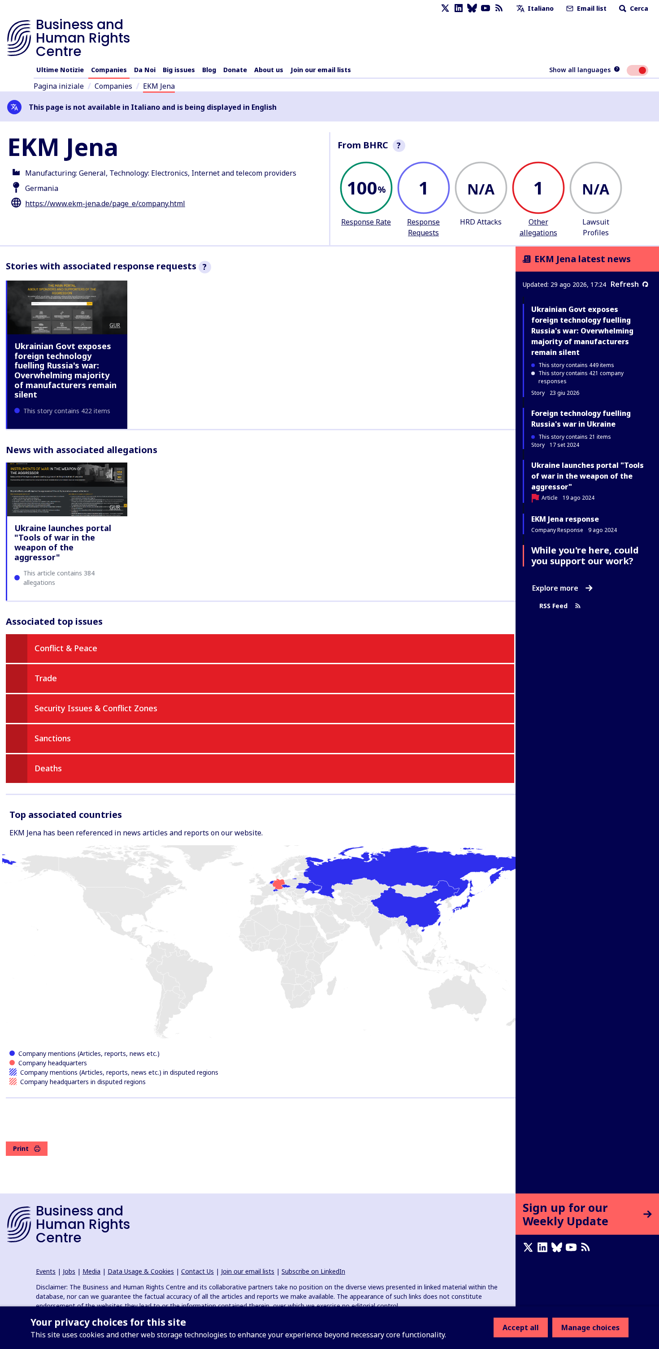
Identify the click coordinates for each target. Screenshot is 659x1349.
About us (268, 69)
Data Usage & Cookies (141, 1271)
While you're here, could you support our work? (585, 555)
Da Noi (145, 69)
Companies (109, 69)
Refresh (625, 284)
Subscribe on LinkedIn (313, 1271)
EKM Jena (159, 86)
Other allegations (538, 227)
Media (91, 1271)
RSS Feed (553, 605)
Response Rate (366, 222)
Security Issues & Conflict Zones (96, 708)
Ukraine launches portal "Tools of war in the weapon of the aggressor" (62, 542)
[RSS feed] (499, 8)
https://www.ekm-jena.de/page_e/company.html (105, 203)
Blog (209, 69)
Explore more (555, 588)
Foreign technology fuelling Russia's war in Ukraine (581, 418)
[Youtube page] (485, 8)
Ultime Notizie (60, 69)
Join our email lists (320, 69)
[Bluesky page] (472, 8)
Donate (235, 69)
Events (46, 1271)
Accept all (521, 1327)
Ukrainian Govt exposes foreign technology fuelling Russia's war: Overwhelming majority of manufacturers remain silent (65, 370)
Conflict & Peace (66, 648)
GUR (114, 325)
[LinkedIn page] (458, 8)
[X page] (445, 8)
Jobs (69, 1271)
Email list (591, 8)
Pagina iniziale (59, 86)
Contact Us (197, 1271)
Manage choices (590, 1327)
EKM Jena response (565, 519)
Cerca (638, 8)
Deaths (48, 768)
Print (21, 1148)
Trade (46, 678)
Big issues (179, 69)
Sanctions (53, 738)
